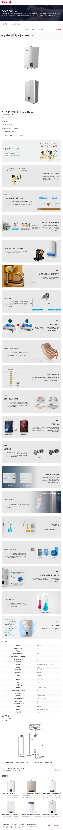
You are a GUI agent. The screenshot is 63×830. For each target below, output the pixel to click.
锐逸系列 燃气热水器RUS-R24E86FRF (52, 793)
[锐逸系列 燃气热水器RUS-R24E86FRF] (52, 785)
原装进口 (41, 29)
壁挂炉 (33, 29)
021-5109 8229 (55, 825)
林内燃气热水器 (49, 762)
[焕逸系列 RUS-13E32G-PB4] (52, 806)
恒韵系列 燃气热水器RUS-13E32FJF (31, 793)
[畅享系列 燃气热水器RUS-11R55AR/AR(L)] (31, 806)
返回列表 (57, 769)
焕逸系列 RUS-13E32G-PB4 (50, 814)
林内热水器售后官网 (31, 824)
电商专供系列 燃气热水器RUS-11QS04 (15, 768)
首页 (3, 24)
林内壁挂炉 (14, 824)
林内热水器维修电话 (36, 762)
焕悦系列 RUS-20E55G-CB (8, 793)
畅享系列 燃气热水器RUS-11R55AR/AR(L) (32, 814)
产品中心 (7, 24)
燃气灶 (50, 29)
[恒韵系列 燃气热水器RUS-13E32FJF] (31, 785)
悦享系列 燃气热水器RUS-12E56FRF (10, 814)
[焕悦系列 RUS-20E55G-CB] (11, 785)
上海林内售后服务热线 (22, 762)
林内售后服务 (9, 762)
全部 (26, 29)
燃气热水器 (13, 24)
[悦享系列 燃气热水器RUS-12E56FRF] (11, 806)
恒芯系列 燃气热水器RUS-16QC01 (14, 770)
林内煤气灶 (21, 824)
